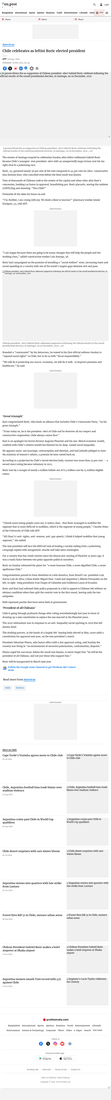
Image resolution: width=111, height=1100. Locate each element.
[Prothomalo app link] (45, 1058)
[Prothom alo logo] (55, 1020)
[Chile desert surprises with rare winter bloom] (88, 864)
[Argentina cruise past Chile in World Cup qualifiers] (88, 832)
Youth (59, 13)
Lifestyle (83, 13)
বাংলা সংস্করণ (97, 1030)
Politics (20, 687)
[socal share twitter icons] (10, 70)
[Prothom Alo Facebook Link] (42, 1044)
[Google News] (69, 1044)
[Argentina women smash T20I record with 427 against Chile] (88, 991)
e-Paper (78, 1030)
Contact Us (75, 1069)
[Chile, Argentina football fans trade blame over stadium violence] (88, 800)
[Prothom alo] (10, 4)
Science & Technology (33, 1030)
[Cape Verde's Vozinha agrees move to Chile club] (88, 768)
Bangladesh (7, 13)
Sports (32, 13)
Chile (7, 687)
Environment (13, 1030)
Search (87, 1030)
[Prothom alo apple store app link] (65, 1058)
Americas (8, 44)
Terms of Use (61, 1069)
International (21, 13)
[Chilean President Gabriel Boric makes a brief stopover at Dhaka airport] (88, 960)
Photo (61, 1030)
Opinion (40, 13)
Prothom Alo (32, 1069)
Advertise (46, 1069)
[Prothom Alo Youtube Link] (63, 1044)
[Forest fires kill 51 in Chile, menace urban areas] (88, 928)
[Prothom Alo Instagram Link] (56, 1044)
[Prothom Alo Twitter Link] (49, 1044)
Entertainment (70, 13)
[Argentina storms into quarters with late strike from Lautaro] (88, 896)
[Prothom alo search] (94, 4)
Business (50, 13)
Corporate (51, 1030)
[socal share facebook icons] (5, 70)
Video (69, 1030)
